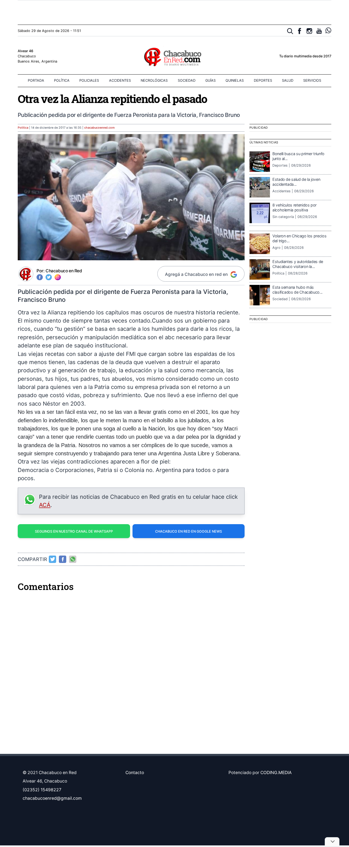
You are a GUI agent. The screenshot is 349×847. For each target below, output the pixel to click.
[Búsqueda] (290, 31)
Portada (36, 80)
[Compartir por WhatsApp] (72, 559)
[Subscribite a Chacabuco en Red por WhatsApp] (328, 30)
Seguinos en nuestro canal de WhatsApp (74, 531)
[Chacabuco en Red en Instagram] (309, 31)
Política (62, 80)
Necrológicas (154, 80)
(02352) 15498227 (42, 789)
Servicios (312, 80)
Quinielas (234, 80)
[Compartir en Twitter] (52, 559)
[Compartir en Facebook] (62, 559)
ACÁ (44, 504)
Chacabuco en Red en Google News (188, 531)
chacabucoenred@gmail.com (52, 798)
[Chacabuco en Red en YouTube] (319, 31)
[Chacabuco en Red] (174, 56)
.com (99, 127)
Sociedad (186, 80)
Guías (210, 80)
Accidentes (120, 80)
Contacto (134, 772)
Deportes (263, 80)
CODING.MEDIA (276, 772)
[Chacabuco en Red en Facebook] (299, 31)
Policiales (89, 80)
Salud (287, 80)
